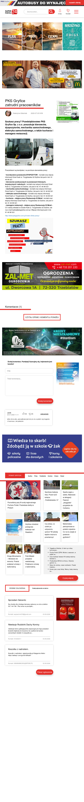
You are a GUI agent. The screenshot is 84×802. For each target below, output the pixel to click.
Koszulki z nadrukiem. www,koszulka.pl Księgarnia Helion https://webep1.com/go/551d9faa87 (26, 654)
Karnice (50, 476)
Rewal (62, 476)
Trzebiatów (43, 476)
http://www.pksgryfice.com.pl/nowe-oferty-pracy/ (22, 215)
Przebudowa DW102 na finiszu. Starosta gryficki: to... (62, 562)
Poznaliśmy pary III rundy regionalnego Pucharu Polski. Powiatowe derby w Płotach (22, 505)
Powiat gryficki (15, 475)
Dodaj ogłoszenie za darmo (40, 588)
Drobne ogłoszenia (17, 588)
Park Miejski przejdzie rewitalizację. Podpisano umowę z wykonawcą (32, 561)
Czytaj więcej (68, 578)
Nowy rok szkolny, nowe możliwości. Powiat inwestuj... (63, 566)
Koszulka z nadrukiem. (18, 649)
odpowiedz (44, 414)
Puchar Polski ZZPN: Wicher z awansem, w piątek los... (63, 553)
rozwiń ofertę (75, 2)
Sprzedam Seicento (17, 599)
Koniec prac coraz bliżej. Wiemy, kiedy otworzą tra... (64, 570)
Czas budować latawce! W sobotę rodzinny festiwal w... (62, 558)
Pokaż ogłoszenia (44, 672)
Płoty (35, 476)
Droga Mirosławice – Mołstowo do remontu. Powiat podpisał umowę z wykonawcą (14, 561)
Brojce (56, 476)
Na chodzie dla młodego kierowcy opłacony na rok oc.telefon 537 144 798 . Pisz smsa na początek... (28, 605)
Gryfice (30, 476)
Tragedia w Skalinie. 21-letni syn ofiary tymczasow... (61, 549)
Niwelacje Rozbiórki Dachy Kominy (23, 624)
